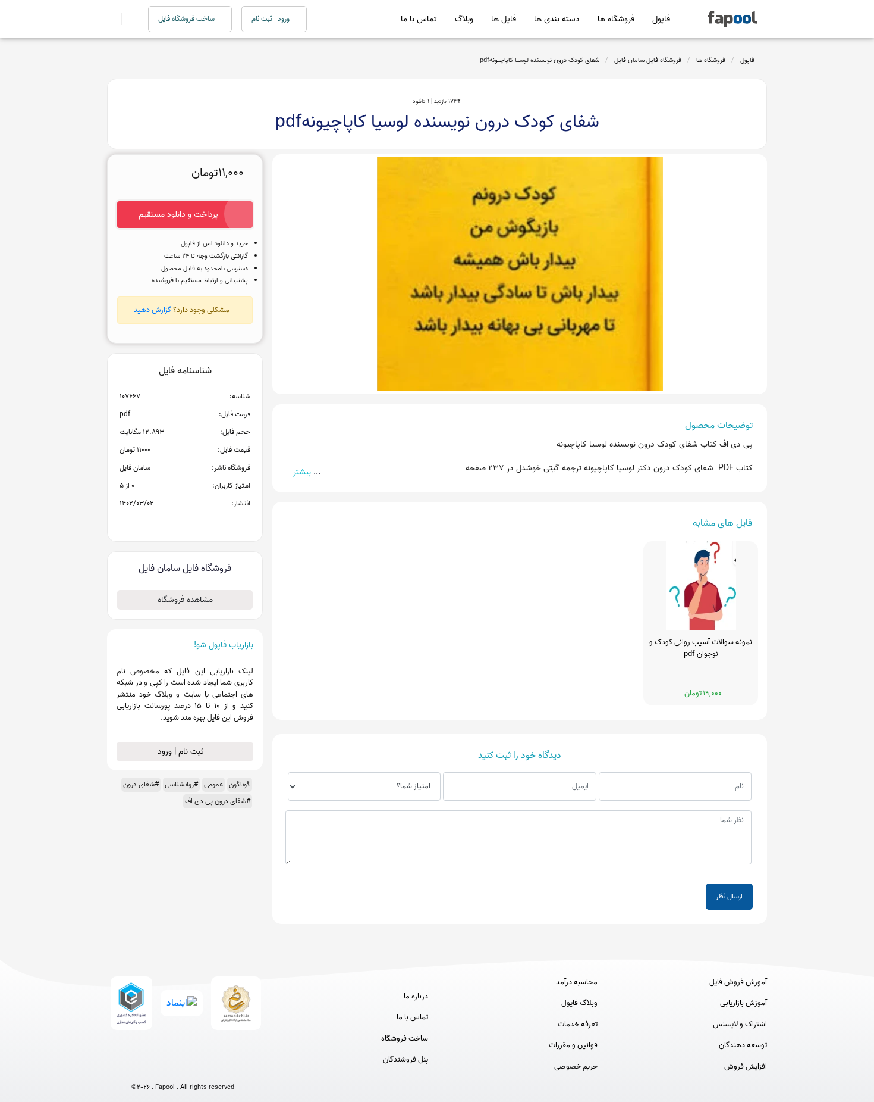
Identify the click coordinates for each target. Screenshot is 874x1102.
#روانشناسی (181, 784)
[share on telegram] (169, 522)
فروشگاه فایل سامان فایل (647, 60)
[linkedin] (226, 1068)
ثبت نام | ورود (182, 751)
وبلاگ (464, 19)
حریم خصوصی (576, 1067)
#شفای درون (141, 784)
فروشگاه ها (616, 19)
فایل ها (503, 19)
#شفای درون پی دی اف (217, 801)
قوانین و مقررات (573, 1045)
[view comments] (199, 522)
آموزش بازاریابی (743, 1003)
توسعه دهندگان (743, 1045)
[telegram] (160, 1068)
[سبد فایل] (112, 19)
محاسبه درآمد (577, 982)
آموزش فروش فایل (738, 982)
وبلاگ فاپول (579, 1003)
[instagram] (182, 1068)
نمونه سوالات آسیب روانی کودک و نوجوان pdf (700, 648)
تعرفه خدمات (578, 1025)
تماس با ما (419, 19)
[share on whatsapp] (184, 522)
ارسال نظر (729, 896)
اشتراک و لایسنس (740, 1025)
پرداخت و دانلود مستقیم (178, 214)
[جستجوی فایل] (128, 19)
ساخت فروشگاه (404, 1039)
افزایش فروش (745, 1067)
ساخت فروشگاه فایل (187, 18)
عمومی (213, 784)
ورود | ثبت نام (271, 18)
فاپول (661, 19)
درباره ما (416, 997)
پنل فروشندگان (405, 1060)
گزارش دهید (152, 310)
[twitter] (204, 1068)
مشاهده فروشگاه (185, 600)
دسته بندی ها (557, 19)
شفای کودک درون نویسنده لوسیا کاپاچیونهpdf (539, 60)
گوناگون (239, 784)
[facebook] (138, 1068)
